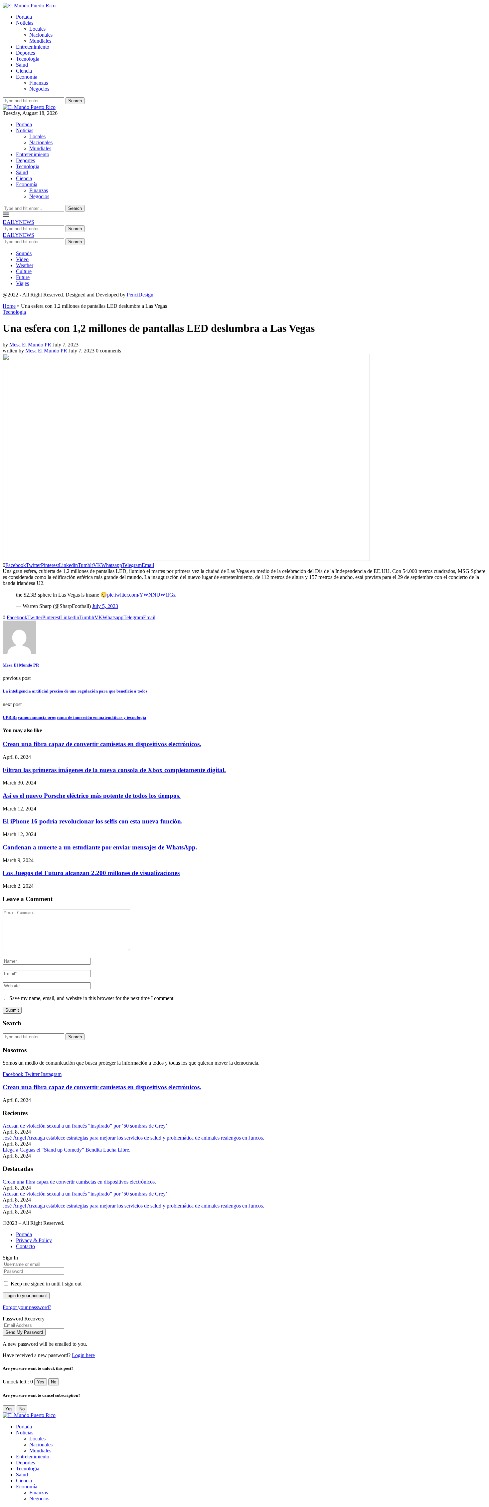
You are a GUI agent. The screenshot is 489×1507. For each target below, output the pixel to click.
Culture (24, 271)
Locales (37, 29)
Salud (22, 65)
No (53, 1381)
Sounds (24, 253)
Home (9, 306)
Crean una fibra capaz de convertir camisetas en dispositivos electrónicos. (102, 744)
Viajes (22, 283)
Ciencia (24, 71)
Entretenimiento (32, 47)
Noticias (24, 23)
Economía (26, 77)
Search (75, 100)
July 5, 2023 (105, 606)
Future (23, 277)
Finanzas (38, 83)
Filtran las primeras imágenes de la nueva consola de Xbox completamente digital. (114, 769)
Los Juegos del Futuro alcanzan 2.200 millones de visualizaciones (91, 872)
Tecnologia (27, 59)
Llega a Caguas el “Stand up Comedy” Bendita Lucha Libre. (66, 1150)
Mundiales (40, 41)
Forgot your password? (27, 1307)
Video (22, 259)
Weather (24, 265)
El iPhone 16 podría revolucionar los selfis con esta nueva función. (93, 821)
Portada (24, 17)
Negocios (39, 89)
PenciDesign (140, 294)
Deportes (25, 53)
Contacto (25, 1246)
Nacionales (41, 35)
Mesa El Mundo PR (30, 344)
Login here (83, 1355)
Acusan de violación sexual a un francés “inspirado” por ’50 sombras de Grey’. (86, 1126)
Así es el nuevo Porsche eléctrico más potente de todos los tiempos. (92, 795)
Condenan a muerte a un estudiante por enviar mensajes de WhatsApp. (100, 847)
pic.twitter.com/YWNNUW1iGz (141, 595)
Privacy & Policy (34, 1240)
